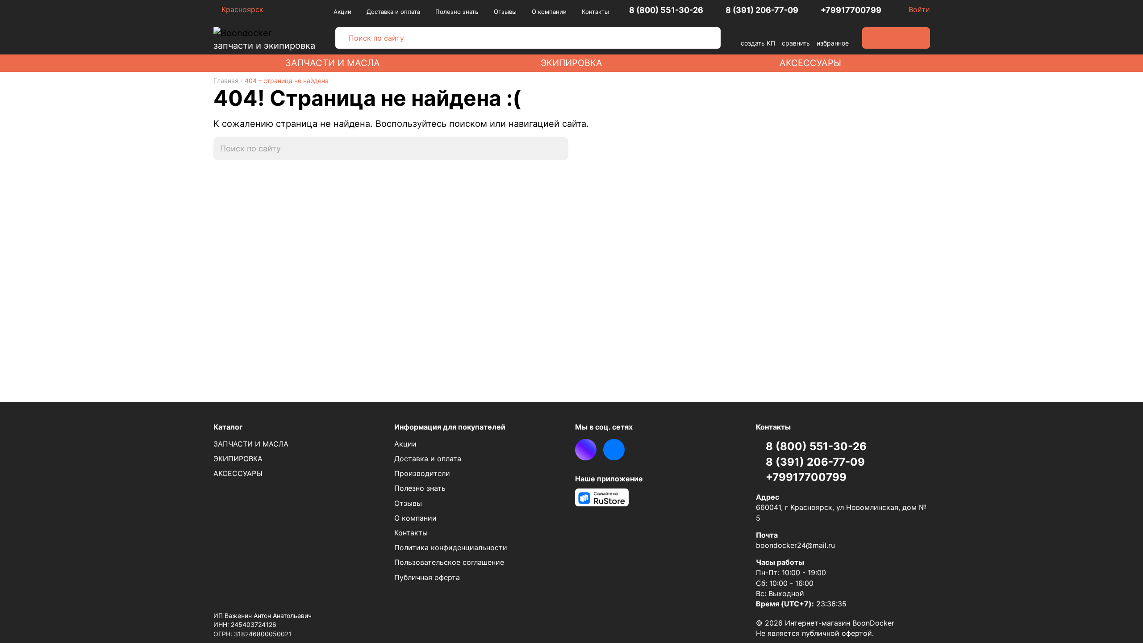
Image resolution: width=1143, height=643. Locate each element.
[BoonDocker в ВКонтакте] (614, 449)
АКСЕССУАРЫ (810, 63)
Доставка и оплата (393, 11)
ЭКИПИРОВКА (571, 63)
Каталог (227, 426)
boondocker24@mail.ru (795, 545)
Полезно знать (456, 11)
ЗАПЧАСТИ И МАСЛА (332, 63)
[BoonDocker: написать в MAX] (586, 449)
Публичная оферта (427, 577)
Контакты (595, 11)
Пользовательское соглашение (449, 562)
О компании (549, 11)
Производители (422, 473)
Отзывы (505, 11)
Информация (449, 426)
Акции (342, 11)
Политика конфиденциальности (450, 547)
